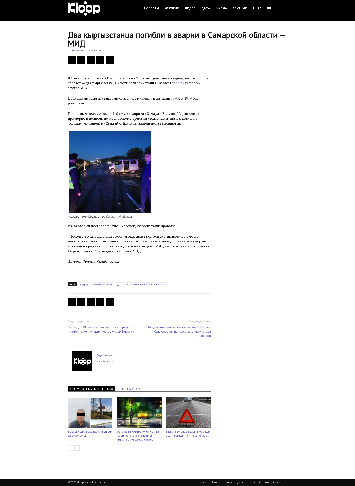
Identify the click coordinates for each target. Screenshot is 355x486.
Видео (190, 8)
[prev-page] (70, 448)
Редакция (78, 50)
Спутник (240, 8)
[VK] (91, 60)
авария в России (103, 284)
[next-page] (77, 448)
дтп (119, 284)
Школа (221, 8)
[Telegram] (100, 60)
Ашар (256, 8)
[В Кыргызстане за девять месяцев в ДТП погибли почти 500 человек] (188, 412)
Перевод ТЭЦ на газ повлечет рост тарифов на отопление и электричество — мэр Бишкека (101, 329)
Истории (172, 8)
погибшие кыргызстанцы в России (146, 284)
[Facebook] (72, 60)
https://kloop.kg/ (105, 361)
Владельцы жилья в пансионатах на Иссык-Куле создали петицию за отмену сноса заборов (179, 331)
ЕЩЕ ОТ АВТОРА (129, 389)
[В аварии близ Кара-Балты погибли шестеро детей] (90, 412)
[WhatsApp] (110, 60)
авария (84, 284)
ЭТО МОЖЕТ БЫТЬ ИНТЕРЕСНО (91, 389)
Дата (205, 8)
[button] (282, 8)
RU (269, 8)
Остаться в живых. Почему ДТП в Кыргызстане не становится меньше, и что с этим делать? (138, 435)
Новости (151, 8)
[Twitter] (81, 60)
